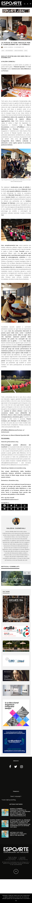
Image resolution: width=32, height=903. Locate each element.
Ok (16, 900)
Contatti (22, 857)
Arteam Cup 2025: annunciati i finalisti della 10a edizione (18, 834)
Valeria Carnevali (8, 47)
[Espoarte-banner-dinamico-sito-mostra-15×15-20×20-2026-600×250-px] (16, 695)
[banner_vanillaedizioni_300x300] (16, 725)
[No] (30, 898)
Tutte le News (12, 857)
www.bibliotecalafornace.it (9, 499)
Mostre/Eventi (9, 50)
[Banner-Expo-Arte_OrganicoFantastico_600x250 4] (16, 666)
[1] (16, 651)
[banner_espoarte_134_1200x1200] (16, 621)
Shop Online (13, 858)
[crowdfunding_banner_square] (14, 752)
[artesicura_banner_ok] (16, 680)
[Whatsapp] (24, 505)
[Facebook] (4, 505)
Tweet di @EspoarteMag (9, 800)
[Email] (4, 508)
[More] (24, 508)
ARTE (3, 50)
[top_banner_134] (16, 10)
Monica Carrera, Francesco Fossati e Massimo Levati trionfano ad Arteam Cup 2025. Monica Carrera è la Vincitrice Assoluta (20, 812)
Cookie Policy (23, 859)
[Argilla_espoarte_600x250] (16, 636)
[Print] (11, 508)
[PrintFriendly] (18, 508)
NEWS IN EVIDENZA (19, 50)
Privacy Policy (11, 859)
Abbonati (23, 858)
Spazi (25, 50)
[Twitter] (11, 505)
